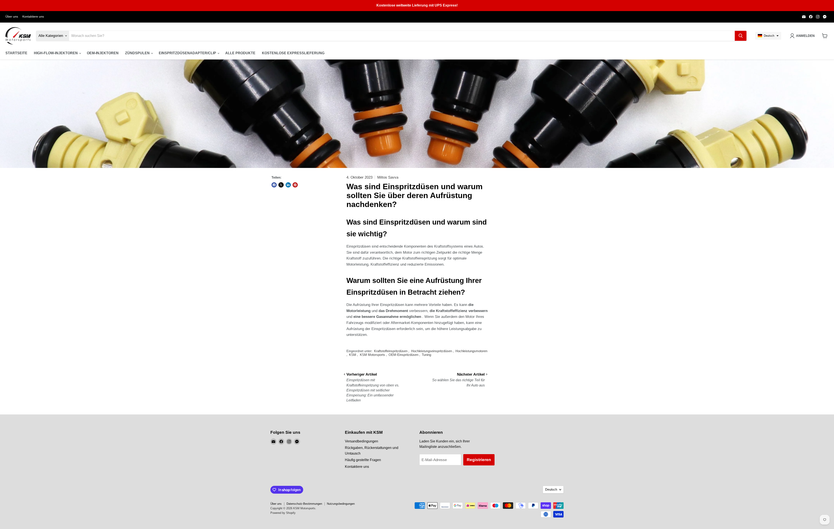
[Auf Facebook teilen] (274, 184)
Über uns (11, 16)
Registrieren (479, 459)
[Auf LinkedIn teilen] (288, 184)
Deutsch (551, 489)
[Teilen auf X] (281, 184)
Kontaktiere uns (33, 16)
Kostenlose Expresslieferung (293, 53)
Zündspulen (138, 53)
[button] (768, 36)
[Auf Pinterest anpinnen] (295, 184)
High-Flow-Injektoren (56, 53)
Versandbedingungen (361, 441)
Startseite (16, 53)
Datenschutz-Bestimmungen (304, 503)
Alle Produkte (240, 53)
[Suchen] (740, 36)
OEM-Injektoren (103, 53)
